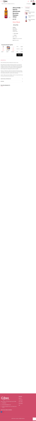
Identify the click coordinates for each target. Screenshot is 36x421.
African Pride (17, 40)
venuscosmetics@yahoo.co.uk (6, 404)
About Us (20, 398)
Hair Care (17, 38)
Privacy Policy (21, 403)
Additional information (6, 78)
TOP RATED (27, 10)
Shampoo (20, 38)
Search (34, 4)
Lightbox (9, 17)
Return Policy (21, 401)
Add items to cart (19, 55)
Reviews (2, 81)
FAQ (19, 405)
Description (3, 60)
